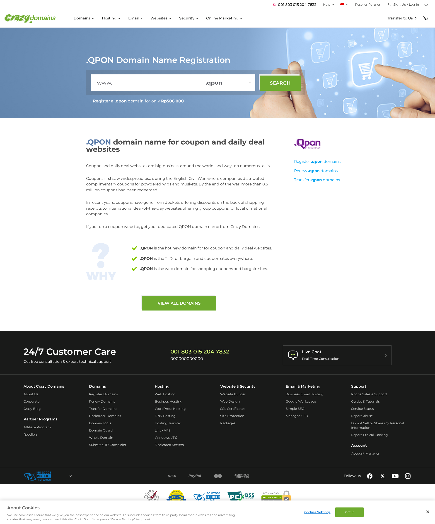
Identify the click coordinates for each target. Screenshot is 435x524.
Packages (227, 423)
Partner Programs (40, 419)
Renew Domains (102, 401)
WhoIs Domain (101, 438)
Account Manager (365, 453)
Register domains (317, 161)
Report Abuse (362, 416)
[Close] (428, 512)
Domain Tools (100, 423)
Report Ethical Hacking (369, 435)
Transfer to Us (400, 18)
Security (186, 18)
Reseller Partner (367, 4)
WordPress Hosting (170, 409)
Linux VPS (163, 430)
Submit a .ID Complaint (107, 445)
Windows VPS (166, 438)
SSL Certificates (232, 409)
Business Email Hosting (304, 394)
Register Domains (103, 394)
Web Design (230, 401)
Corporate (31, 401)
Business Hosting (168, 401)
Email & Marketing (303, 386)
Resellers (31, 434)
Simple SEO (295, 409)
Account (359, 445)
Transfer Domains (103, 409)
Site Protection (232, 416)
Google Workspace (301, 401)
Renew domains (316, 170)
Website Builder (233, 394)
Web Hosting (165, 394)
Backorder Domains (105, 416)
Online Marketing (222, 18)
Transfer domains (317, 180)
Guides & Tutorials (365, 401)
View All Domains (179, 303)
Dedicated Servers (169, 445)
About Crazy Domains (44, 386)
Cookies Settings (317, 512)
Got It (349, 512)
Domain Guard (101, 430)
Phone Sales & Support (369, 394)
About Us (31, 394)
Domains (82, 18)
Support (358, 386)
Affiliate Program (37, 427)
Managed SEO (297, 416)
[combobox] (58, 476)
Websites (158, 18)
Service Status (362, 409)
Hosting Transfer (168, 423)
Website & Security (237, 386)
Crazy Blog (32, 409)
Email (133, 18)
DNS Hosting (165, 416)
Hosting (109, 18)
